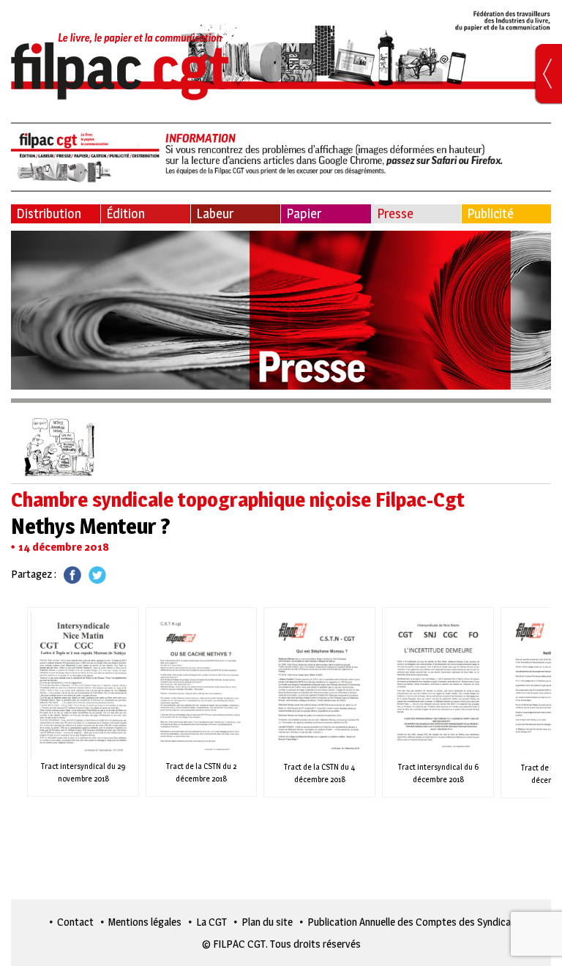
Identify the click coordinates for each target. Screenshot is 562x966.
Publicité (490, 213)
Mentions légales (144, 922)
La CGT (211, 922)
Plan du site (267, 922)
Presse (395, 213)
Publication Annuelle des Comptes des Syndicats (413, 922)
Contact (75, 922)
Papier (303, 213)
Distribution (48, 213)
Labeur (214, 213)
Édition (125, 213)
